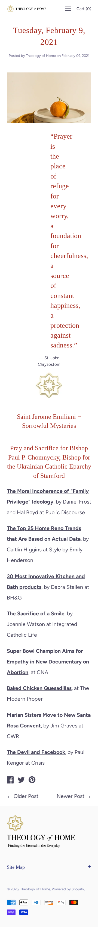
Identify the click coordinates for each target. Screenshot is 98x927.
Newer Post (70, 796)
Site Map (16, 867)
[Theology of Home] (10, 780)
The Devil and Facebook (36, 752)
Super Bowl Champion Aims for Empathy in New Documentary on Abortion (48, 661)
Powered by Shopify (68, 889)
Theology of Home (35, 889)
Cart (83, 8)
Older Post (26, 796)
